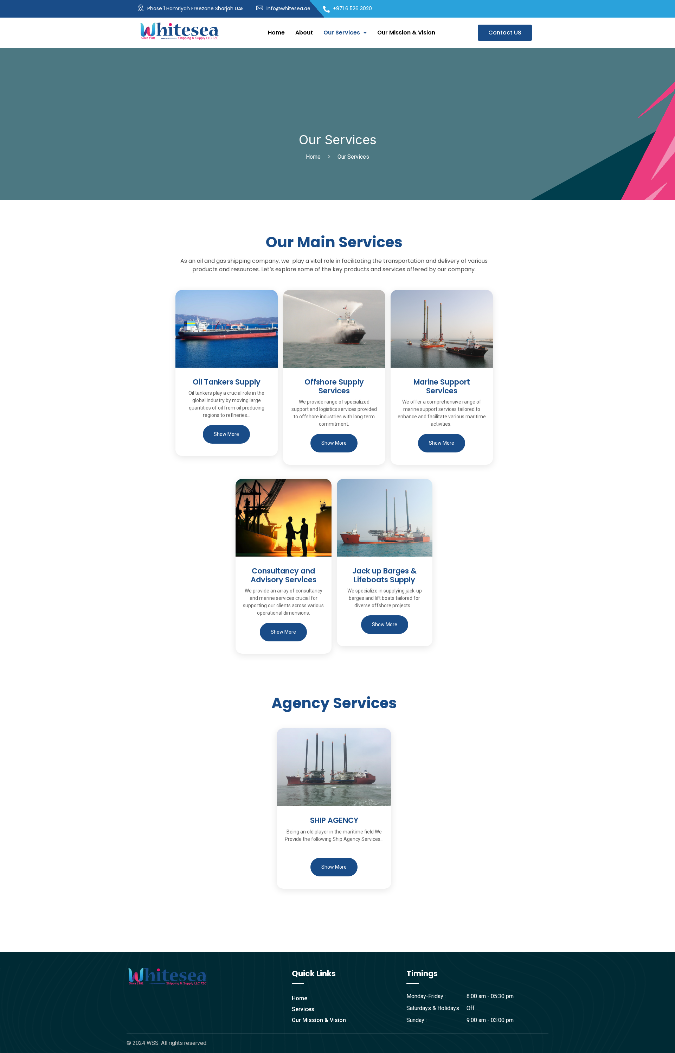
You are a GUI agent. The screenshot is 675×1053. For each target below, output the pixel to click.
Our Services (341, 32)
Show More (226, 434)
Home (276, 32)
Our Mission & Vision (406, 32)
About (304, 32)
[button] (345, 33)
